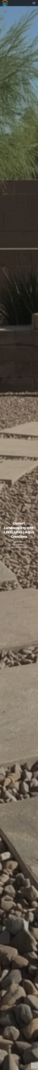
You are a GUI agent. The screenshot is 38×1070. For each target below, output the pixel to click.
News (23, 545)
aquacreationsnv (20, 547)
